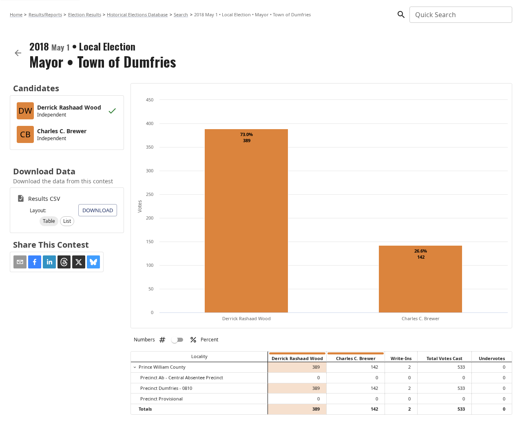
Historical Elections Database (137, 14)
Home (16, 14)
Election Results (84, 14)
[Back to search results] (18, 53)
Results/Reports (45, 14)
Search (181, 14)
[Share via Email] (20, 261)
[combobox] (460, 14)
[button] (49, 221)
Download (97, 210)
